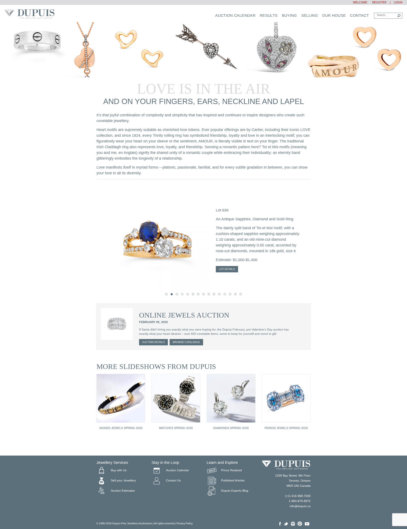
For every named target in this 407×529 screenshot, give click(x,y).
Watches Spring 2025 (176, 428)
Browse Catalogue (186, 342)
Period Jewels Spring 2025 (286, 428)
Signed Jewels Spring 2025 (121, 428)
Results (269, 15)
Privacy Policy (185, 523)
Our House (334, 15)
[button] (166, 294)
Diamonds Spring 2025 (231, 428)
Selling (309, 15)
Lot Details (227, 269)
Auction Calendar (235, 15)
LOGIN (398, 2)
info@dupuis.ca (300, 506)
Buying (289, 15)
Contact (359, 15)
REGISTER (377, 2)
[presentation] (100, 242)
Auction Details (153, 342)
